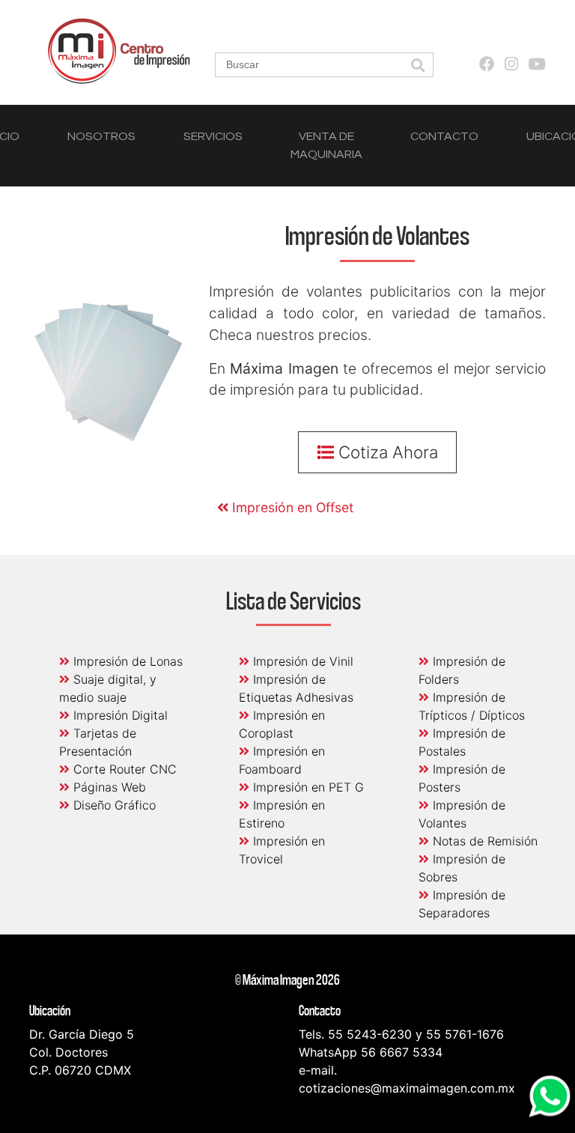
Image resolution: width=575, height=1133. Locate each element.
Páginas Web (108, 787)
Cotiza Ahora (386, 452)
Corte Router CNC (123, 769)
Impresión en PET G (306, 787)
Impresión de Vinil (301, 661)
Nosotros (101, 136)
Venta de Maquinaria (326, 145)
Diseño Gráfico (113, 805)
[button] (418, 66)
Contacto (444, 136)
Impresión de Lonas (126, 661)
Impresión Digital (119, 715)
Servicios (213, 136)
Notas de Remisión (483, 840)
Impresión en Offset (290, 507)
